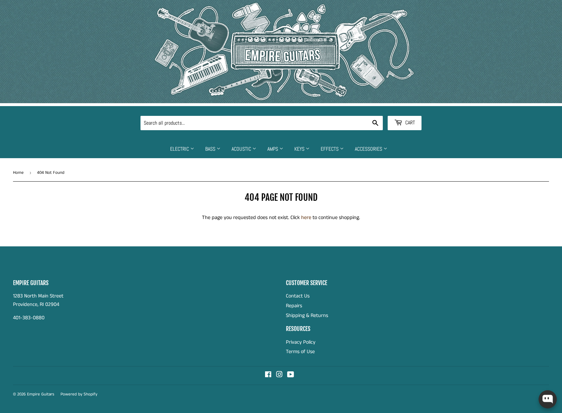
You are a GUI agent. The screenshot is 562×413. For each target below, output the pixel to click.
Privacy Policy (300, 342)
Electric (180, 148)
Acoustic (242, 148)
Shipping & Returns (307, 315)
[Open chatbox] (548, 399)
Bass (211, 148)
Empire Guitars (40, 394)
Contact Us (298, 296)
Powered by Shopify (78, 394)
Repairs (294, 306)
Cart (409, 122)
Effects (330, 148)
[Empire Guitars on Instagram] (279, 375)
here (306, 217)
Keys (300, 148)
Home (18, 173)
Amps (273, 148)
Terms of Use (300, 351)
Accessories (369, 148)
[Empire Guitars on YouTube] (290, 375)
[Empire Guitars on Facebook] (268, 375)
